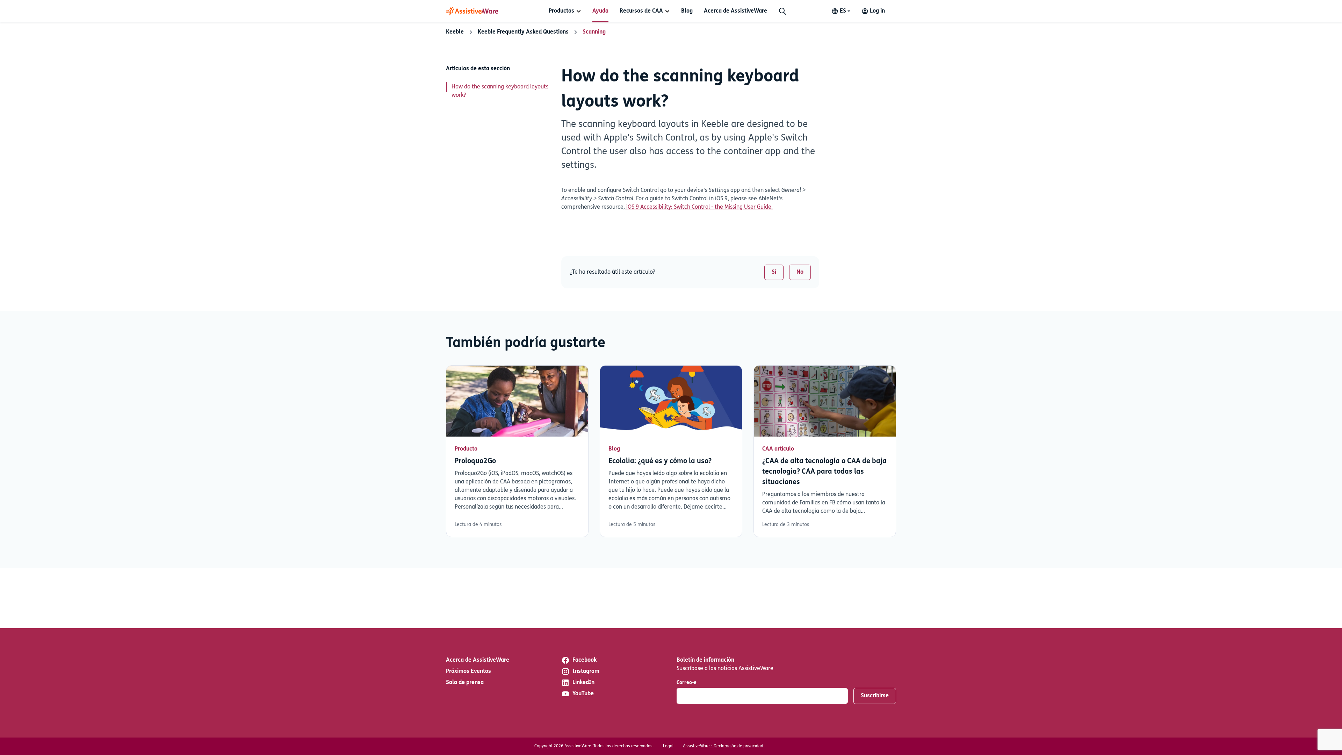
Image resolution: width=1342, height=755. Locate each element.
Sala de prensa (465, 682)
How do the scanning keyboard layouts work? (500, 91)
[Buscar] (782, 11)
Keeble (455, 32)
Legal (668, 746)
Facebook (584, 660)
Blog (687, 11)
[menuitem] (565, 11)
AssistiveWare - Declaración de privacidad (723, 746)
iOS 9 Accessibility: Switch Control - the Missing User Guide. (699, 207)
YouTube (583, 694)
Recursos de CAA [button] (641, 11)
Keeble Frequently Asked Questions (523, 32)
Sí (774, 272)
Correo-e (687, 682)
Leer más (517, 451)
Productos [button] (561, 11)
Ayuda (600, 11)
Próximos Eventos (468, 671)
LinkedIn (583, 682)
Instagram (585, 671)
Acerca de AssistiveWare (735, 11)
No (799, 272)
